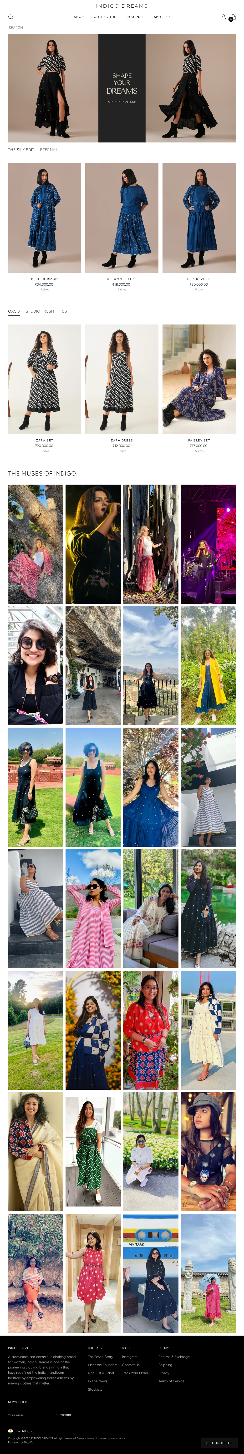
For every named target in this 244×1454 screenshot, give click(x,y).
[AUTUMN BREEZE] (121, 218)
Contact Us (131, 1365)
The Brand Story (100, 1357)
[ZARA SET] (44, 379)
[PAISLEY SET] (199, 379)
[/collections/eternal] (122, 88)
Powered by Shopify (20, 1442)
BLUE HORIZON (44, 279)
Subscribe (64, 1415)
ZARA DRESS (122, 440)
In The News (97, 1381)
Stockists (95, 1389)
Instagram (129, 1357)
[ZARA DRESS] (121, 379)
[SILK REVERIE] (199, 218)
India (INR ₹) (21, 1431)
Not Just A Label (101, 1373)
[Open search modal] (10, 17)
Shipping (165, 1365)
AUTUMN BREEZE (122, 279)
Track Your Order (135, 1373)
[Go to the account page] (223, 17)
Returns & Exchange (174, 1357)
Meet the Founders (102, 1365)
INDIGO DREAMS (42, 1438)
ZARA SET (44, 440)
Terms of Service (171, 1381)
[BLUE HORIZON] (44, 218)
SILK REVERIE (199, 279)
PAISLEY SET (199, 440)
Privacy (163, 1373)
